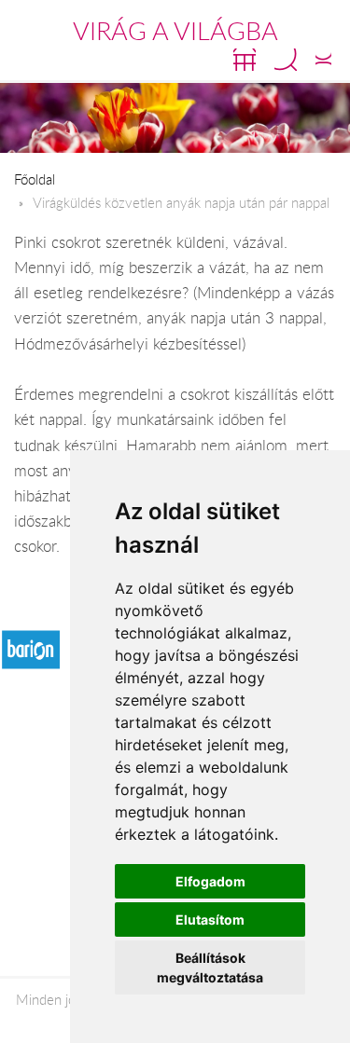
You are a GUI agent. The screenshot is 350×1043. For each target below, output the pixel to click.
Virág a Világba (175, 31)
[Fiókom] (323, 59)
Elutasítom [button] (210, 919)
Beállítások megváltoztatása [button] (210, 967)
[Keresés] (285, 59)
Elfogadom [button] (210, 881)
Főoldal (34, 179)
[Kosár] (244, 59)
